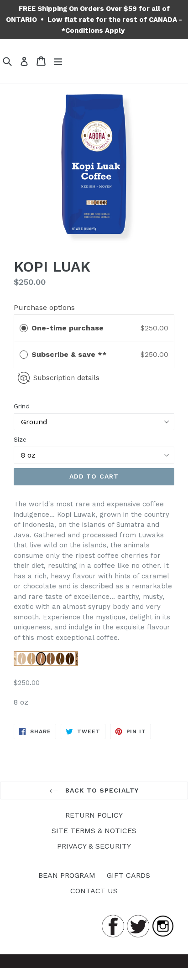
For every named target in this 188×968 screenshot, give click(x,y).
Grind (22, 406)
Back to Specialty (101, 790)
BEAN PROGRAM (66, 875)
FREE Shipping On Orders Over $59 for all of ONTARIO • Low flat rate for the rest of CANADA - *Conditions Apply (94, 20)
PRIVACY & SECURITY (94, 846)
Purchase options (44, 307)
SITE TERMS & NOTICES (94, 830)
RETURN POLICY (94, 815)
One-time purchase (67, 328)
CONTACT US (94, 890)
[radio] (24, 328)
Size (20, 439)
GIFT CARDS (128, 875)
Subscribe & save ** (70, 354)
